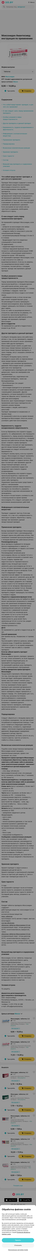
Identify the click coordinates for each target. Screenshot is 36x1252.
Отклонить (18, 1245)
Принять (18, 1240)
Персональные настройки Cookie (18, 1250)
